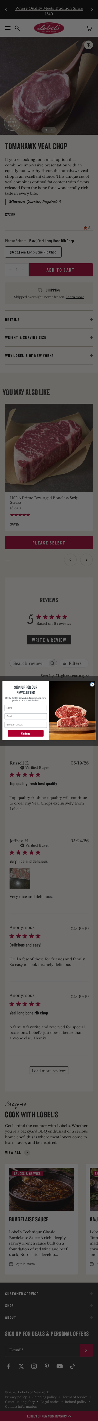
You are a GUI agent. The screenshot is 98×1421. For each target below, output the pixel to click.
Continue (25, 733)
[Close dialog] (92, 684)
